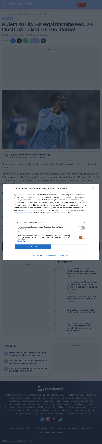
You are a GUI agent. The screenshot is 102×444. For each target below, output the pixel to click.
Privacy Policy (65, 255)
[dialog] (51, 222)
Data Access (51, 255)
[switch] (82, 227)
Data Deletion (37, 255)
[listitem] (51, 222)
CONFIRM (33, 247)
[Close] (94, 188)
